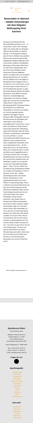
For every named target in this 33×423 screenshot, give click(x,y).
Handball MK (17, 377)
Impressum (17, 415)
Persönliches (17, 411)
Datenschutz (17, 418)
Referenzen (17, 409)
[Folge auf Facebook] (16, 361)
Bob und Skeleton (17, 381)
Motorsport (17, 385)
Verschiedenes (17, 396)
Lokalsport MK (17, 372)
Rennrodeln (17, 383)
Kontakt (17, 413)
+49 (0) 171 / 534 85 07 (10, 1)
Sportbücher (17, 407)
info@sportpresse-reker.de (18, 352)
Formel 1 (17, 388)
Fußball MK (17, 374)
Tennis (17, 394)
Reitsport (17, 392)
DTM (17, 390)
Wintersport (17, 379)
